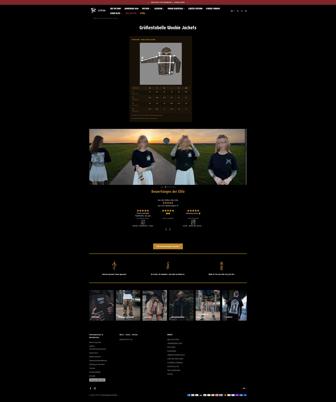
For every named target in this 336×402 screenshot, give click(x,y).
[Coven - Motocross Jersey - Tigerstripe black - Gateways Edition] (168, 222)
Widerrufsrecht (95, 357)
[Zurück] (148, 2)
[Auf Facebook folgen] (90, 388)
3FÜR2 (142, 13)
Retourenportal (95, 342)
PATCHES (145, 8)
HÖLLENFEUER (130, 13)
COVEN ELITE (115, 13)
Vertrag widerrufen (97, 380)
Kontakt (92, 376)
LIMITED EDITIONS (195, 8)
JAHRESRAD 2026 (131, 8)
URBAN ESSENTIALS (175, 8)
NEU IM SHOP (115, 8)
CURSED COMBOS (213, 8)
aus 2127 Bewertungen (167, 206)
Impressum (93, 353)
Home (95, 18)
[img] (168, 202)
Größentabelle (95, 372)
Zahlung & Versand (96, 364)
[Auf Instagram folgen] (95, 388)
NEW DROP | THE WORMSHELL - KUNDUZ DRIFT (168, 2)
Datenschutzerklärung (98, 360)
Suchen (92, 368)
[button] (166, 229)
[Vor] (187, 2)
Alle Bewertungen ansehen (168, 246)
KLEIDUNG (158, 8)
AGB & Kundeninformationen (97, 347)
